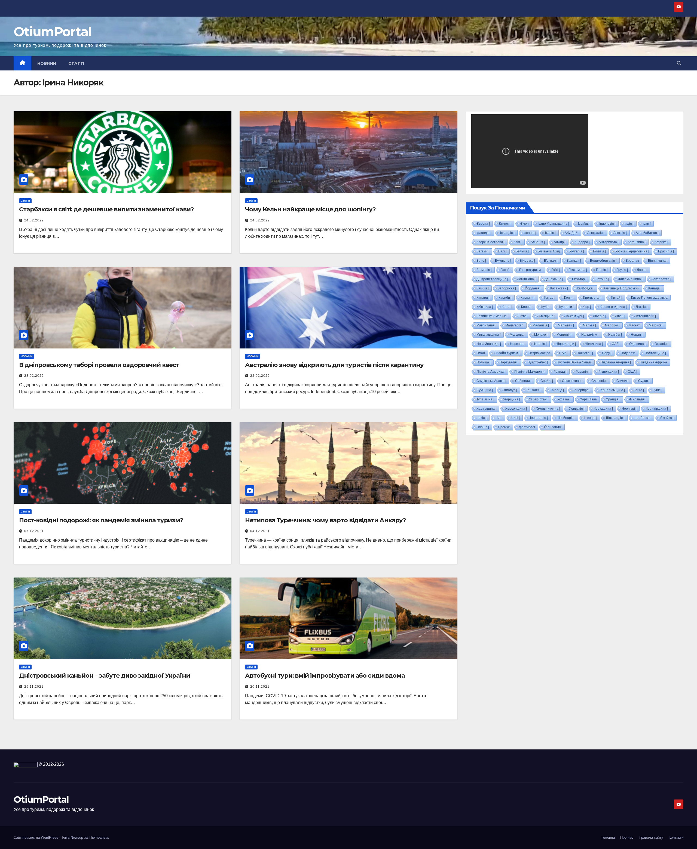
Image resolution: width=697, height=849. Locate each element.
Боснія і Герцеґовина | (632, 251)
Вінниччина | (657, 261)
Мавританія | (486, 325)
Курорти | (566, 307)
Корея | (526, 307)
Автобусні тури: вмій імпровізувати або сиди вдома (325, 675)
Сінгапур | (509, 390)
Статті (76, 63)
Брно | (481, 261)
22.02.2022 (260, 376)
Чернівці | (629, 408)
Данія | (642, 270)
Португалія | (509, 362)
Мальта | (589, 325)
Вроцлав (632, 261)
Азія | (517, 242)
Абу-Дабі (571, 233)
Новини (46, 63)
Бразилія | (666, 251)
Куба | (545, 307)
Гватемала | (578, 270)
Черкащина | (603, 408)
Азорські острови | (490, 242)
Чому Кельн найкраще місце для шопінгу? (310, 209)
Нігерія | (540, 344)
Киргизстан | (592, 298)
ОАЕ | (616, 344)
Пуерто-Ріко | (537, 362)
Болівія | (599, 251)
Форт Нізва (588, 399)
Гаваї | (505, 270)
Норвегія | (517, 344)
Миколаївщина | (488, 334)
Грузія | (622, 270)
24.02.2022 (34, 220)
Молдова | (517, 334)
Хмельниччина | (548, 408)
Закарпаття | (661, 279)
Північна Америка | (490, 371)
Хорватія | (577, 408)
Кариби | (505, 298)
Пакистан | (585, 353)
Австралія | (595, 233)
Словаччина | (572, 381)
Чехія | (481, 418)
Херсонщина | (516, 408)
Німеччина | (594, 344)
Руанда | (560, 371)
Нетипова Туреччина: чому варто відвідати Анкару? (325, 520)
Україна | (564, 399)
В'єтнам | (551, 261)
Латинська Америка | (492, 316)
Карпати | (528, 298)
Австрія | (620, 233)
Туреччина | (485, 399)
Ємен (524, 224)
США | (632, 371)
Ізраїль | (584, 224)
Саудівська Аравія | (491, 381)
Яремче (504, 427)
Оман (480, 353)
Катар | (549, 298)
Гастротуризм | (530, 270)
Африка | (661, 242)
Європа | (483, 224)
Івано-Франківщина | (553, 224)
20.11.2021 (260, 687)
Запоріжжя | (507, 288)
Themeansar (98, 837)
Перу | (607, 353)
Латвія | (641, 307)
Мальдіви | (566, 325)
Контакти (676, 837)
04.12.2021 (260, 531)
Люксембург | (574, 316)
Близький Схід (549, 251)
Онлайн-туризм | (506, 353)
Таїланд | (557, 390)
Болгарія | (576, 251)
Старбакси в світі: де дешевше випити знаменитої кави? (106, 209)
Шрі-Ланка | (642, 418)
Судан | (644, 381)
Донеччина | (554, 279)
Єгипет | (505, 224)
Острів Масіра (539, 353)
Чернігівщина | (657, 408)
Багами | (482, 251)
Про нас (626, 837)
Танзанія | (533, 390)
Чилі (499, 418)
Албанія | (538, 242)
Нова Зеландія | (488, 344)
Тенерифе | (581, 390)
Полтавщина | (655, 353)
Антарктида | (609, 242)
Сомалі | (622, 381)
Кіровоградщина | (613, 307)
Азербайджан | (647, 233)
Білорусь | (527, 261)
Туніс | (657, 390)
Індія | (629, 224)
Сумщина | (484, 390)
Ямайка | (667, 418)
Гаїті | (555, 270)
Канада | (654, 288)
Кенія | (569, 298)
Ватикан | (574, 261)
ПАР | (563, 353)
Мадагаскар (514, 325)
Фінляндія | (637, 399)
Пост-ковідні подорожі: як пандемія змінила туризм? (101, 520)
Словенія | (599, 381)
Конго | (507, 307)
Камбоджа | (585, 288)
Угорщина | (511, 399)
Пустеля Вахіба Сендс (574, 362)
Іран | (647, 224)
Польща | (483, 362)
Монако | (541, 334)
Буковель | (503, 261)
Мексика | (656, 325)
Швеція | (590, 418)
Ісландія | (507, 233)
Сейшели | (523, 381)
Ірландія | (483, 233)
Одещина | (637, 344)
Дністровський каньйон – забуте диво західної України (104, 675)
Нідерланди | (566, 344)
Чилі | (515, 418)
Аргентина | (637, 242)
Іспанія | (530, 233)
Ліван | (620, 316)
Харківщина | (486, 408)
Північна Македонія (529, 371)
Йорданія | (533, 288)
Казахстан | (559, 288)
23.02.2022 (34, 376)
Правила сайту (651, 837)
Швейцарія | (566, 418)
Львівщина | (546, 316)
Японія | (482, 427)
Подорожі (627, 353)
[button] (679, 63)
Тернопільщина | (612, 390)
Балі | (502, 251)
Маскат (634, 325)
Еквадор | (579, 279)
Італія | (550, 233)
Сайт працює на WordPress (36, 837)
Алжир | (559, 242)
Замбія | (482, 288)
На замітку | (590, 334)
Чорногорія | (538, 418)
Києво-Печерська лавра (649, 298)
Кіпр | (587, 307)
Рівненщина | (608, 371)
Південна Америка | (616, 362)
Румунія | (582, 371)
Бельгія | (522, 251)
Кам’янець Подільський (621, 288)
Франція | (613, 399)
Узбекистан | (538, 399)
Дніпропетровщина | (492, 279)
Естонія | (602, 279)
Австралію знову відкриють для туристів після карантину (334, 365)
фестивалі (527, 427)
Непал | (637, 334)
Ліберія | (599, 316)
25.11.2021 (34, 687)
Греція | (602, 270)
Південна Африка (653, 362)
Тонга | (639, 390)
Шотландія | (615, 418)
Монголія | (564, 334)
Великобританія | (603, 261)
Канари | (483, 298)
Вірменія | (484, 270)
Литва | (522, 316)
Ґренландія (553, 427)
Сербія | (546, 381)
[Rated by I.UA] (26, 764)
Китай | (616, 298)
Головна (608, 837)
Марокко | (612, 325)
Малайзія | (541, 325)
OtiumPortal (52, 31)
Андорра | (582, 242)
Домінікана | (526, 279)
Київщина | (484, 307)
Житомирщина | (630, 279)
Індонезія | (607, 224)
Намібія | (615, 334)
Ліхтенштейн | (645, 316)
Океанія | (661, 344)
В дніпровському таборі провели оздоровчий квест (99, 365)
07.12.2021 (34, 531)
